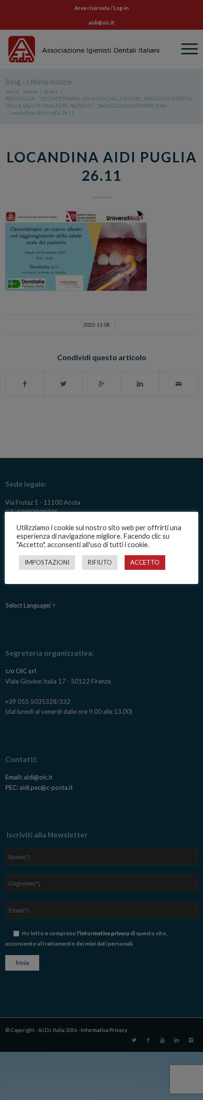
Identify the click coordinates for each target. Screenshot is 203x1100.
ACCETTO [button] (145, 562)
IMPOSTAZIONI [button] (47, 562)
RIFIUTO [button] (100, 562)
